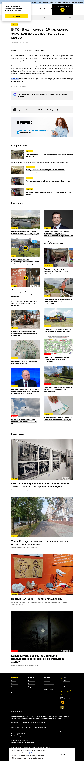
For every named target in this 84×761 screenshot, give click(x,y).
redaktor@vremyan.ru (21, 736)
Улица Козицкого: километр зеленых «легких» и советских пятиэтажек (39, 541)
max (65, 694)
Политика (31, 677)
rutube (61, 694)
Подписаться (16, 16)
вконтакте (61, 691)
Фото (13, 687)
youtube (65, 691)
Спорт (30, 687)
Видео (13, 693)
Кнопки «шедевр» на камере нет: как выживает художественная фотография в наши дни (40, 483)
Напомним (15, 79)
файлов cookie (34, 753)
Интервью (14, 684)
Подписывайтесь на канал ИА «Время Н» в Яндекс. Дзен (38, 110)
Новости (14, 677)
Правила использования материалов (22, 742)
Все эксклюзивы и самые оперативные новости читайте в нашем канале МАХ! (42, 95)
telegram (68, 691)
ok (71, 691)
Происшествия (49, 684)
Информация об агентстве (19, 740)
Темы (13, 690)
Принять (63, 754)
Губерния (47, 681)
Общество (15, 24)
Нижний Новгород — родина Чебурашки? (36, 597)
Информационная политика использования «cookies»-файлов (30, 747)
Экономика (31, 681)
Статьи (13, 681)
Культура (47, 677)
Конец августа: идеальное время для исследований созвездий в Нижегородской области (38, 656)
